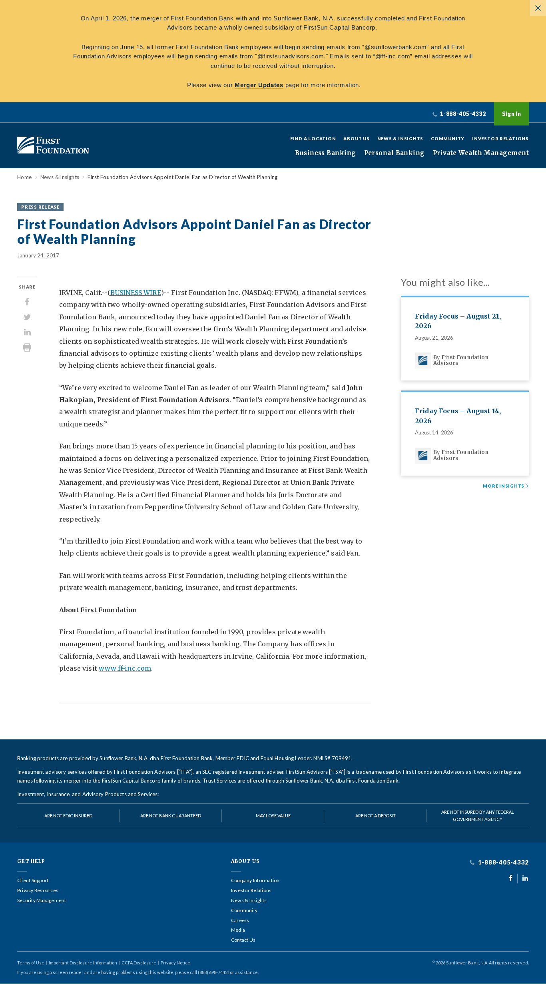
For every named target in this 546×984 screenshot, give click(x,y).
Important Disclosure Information (83, 962)
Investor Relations (500, 138)
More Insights (503, 486)
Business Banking (325, 153)
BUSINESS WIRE (135, 293)
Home (24, 177)
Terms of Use (30, 962)
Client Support (32, 880)
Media (238, 930)
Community (447, 138)
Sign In (511, 113)
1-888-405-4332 (502, 862)
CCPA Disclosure (139, 962)
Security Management (41, 900)
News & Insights (400, 138)
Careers (240, 920)
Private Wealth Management (481, 153)
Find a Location (313, 138)
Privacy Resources (37, 890)
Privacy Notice (175, 962)
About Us (356, 138)
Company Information (255, 880)
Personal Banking (394, 153)
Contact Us (243, 940)
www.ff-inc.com (125, 668)
